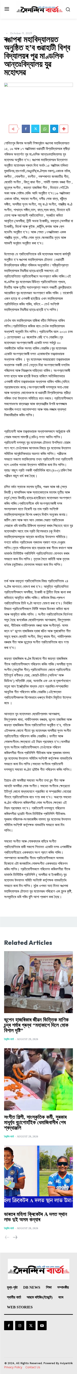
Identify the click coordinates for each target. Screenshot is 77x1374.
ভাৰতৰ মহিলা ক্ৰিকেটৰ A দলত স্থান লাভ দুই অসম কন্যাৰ (35, 1217)
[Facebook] (26, 129)
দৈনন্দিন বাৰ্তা (9, 1039)
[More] (64, 129)
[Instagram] (19, 1325)
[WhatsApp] (45, 129)
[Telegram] (54, 129)
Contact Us (32, 1367)
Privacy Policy (13, 1367)
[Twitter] (35, 129)
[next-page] (15, 1237)
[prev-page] (7, 1237)
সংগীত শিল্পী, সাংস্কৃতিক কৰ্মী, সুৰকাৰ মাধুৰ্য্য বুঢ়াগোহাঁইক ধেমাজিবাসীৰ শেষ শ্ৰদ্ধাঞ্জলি (35, 1122)
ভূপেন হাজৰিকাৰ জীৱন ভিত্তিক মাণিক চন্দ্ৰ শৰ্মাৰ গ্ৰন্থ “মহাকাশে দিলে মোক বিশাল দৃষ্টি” (36, 1025)
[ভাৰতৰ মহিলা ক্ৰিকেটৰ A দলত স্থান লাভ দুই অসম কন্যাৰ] (38, 1177)
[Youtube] (42, 1325)
